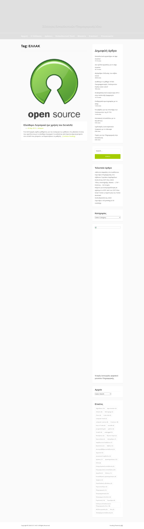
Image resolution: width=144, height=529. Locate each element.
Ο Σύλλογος (36, 36)
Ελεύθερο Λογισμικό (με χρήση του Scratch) (48, 125)
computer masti (101, 418)
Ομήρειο (99, 480)
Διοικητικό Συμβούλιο (103, 456)
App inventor (111, 408)
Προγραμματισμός (102, 493)
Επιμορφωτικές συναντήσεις (105, 470)
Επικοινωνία (107, 36)
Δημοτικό (99, 453)
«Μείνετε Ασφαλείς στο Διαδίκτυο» (107, 172)
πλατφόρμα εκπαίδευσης (104, 513)
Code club (107, 415)
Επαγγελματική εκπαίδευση (105, 466)
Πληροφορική (101, 490)
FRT (122, 525)
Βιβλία (110, 446)
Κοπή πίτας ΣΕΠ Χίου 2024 (104, 180)
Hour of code (100, 425)
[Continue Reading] (68, 136)
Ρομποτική (100, 500)
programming (101, 429)
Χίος (112, 509)
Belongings (109, 412)
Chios (98, 415)
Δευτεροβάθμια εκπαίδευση (105, 449)
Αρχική (24, 36)
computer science (102, 422)
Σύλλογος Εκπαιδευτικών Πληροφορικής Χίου (103, 505)
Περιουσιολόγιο (101, 487)
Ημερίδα (99, 473)
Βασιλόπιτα (100, 446)
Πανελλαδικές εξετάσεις (104, 483)
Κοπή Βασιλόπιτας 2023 (103, 198)
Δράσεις (49, 36)
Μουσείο (82, 36)
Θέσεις (108, 473)
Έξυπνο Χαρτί (112, 436)
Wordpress (100, 436)
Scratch (99, 432)
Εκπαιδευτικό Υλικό (65, 36)
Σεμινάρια (111, 500)
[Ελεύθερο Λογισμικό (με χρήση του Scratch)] (54, 88)
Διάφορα (40, 128)
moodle (111, 425)
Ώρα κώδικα (100, 439)
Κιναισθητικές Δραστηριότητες (106, 476)
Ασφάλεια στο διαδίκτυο (104, 442)
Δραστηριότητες (111, 459)
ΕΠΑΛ (98, 463)
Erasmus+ (93, 36)
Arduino (99, 412)
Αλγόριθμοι (111, 439)
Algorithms (100, 408)
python (111, 429)
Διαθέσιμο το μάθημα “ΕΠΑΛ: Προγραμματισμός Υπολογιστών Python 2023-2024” (106, 84)
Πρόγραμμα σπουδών (103, 497)
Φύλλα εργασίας (101, 509)
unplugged (109, 432)
